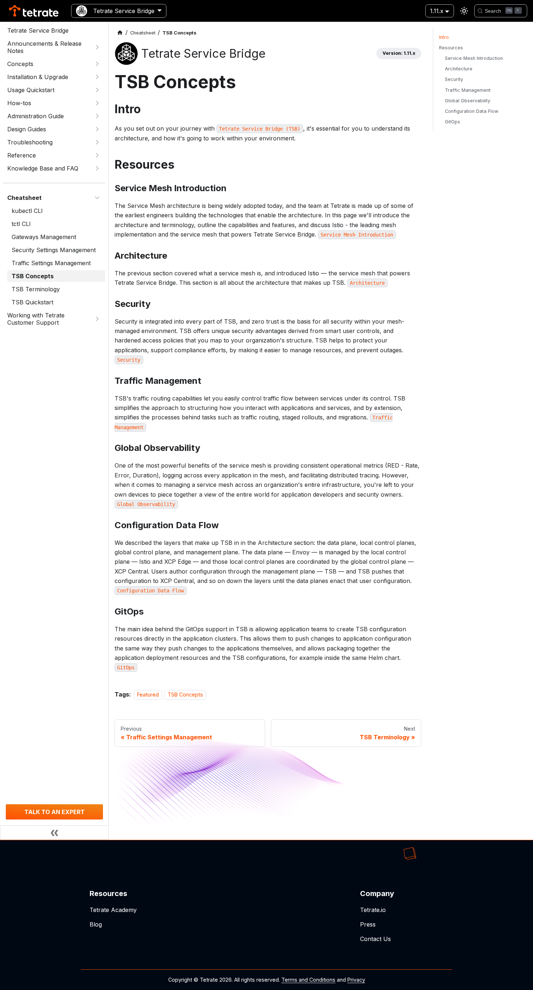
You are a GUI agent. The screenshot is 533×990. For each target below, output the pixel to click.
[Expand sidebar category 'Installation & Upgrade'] (97, 77)
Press (368, 924)
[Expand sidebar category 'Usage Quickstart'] (97, 90)
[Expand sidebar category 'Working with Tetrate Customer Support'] (97, 318)
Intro (444, 37)
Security (454, 79)
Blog (96, 924)
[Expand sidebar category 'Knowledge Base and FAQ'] (97, 168)
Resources (451, 47)
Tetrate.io (373, 909)
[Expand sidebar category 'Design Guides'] (97, 129)
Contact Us (375, 938)
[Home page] (120, 33)
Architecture (458, 68)
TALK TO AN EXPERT (54, 812)
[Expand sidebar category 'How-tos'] (97, 103)
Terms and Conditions (308, 980)
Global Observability (467, 100)
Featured (148, 694)
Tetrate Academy (113, 909)
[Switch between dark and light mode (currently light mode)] (464, 11)
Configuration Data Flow (471, 111)
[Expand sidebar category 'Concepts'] (97, 64)
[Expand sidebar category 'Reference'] (97, 155)
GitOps (452, 121)
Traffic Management (468, 90)
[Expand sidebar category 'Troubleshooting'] (97, 142)
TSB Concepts (185, 694)
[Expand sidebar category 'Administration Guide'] (97, 116)
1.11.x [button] (436, 11)
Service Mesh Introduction (474, 58)
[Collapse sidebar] (54, 832)
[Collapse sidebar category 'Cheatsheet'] (97, 198)
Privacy (356, 980)
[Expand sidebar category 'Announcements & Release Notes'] (97, 47)
